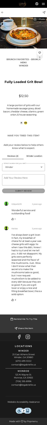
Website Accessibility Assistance (23, 402)
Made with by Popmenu (20, 421)
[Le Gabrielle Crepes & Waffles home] (23, 4)
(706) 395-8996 (23, 381)
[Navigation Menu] (43, 4)
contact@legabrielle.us (23, 364)
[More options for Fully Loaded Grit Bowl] (40, 53)
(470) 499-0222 (23, 361)
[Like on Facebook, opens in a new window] (19, 337)
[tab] (13, 156)
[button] (3, 12)
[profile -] (36, 3)
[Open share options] (44, 12)
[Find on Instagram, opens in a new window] (27, 337)
